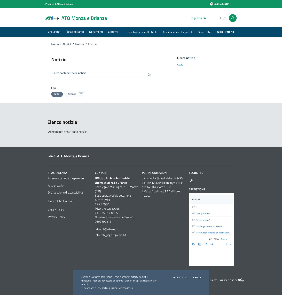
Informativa (179, 277)
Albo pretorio (55, 185)
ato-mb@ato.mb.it (106, 229)
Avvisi (180, 64)
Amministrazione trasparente (66, 178)
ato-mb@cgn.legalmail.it (110, 235)
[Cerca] (233, 18)
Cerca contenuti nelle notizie (69, 73)
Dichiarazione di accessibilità (65, 192)
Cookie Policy (56, 210)
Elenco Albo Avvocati (60, 201)
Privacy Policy (56, 217)
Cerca (223, 18)
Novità (67, 44)
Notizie (79, 44)
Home (55, 44)
